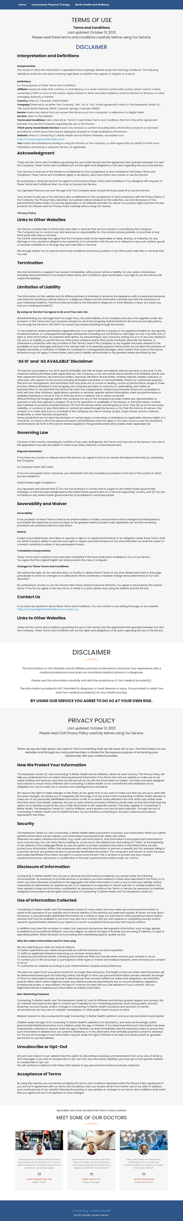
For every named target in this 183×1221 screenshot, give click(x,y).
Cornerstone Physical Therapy (50, 4)
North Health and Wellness (92, 4)
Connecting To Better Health (91, 1211)
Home (22, 4)
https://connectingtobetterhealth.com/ (40, 139)
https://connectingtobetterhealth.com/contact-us (47, 609)
